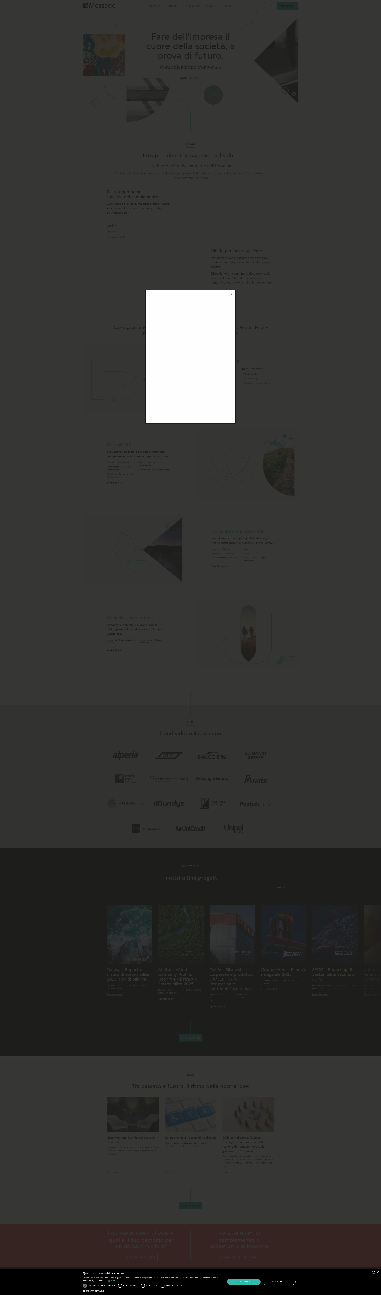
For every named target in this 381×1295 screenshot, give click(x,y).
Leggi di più (110, 1280)
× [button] (378, 1272)
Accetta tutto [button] (243, 1281)
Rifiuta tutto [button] (279, 1281)
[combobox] (373, 1272)
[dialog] (190, 1282)
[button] (152, 1291)
